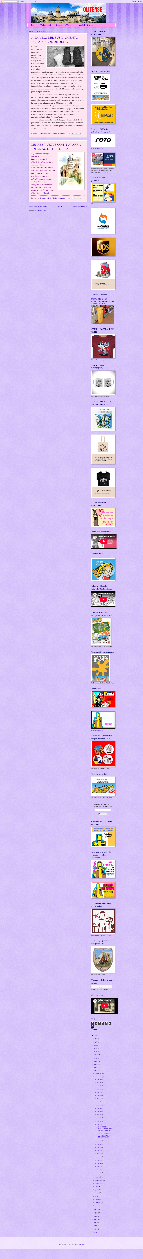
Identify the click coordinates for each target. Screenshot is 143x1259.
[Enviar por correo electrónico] (72, 134)
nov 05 (99, 1160)
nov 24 (99, 1095)
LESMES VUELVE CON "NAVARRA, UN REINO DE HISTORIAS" (56, 146)
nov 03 (99, 1166)
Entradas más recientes (38, 206)
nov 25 (99, 1092)
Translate (105, 989)
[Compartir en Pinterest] (80, 134)
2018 (95, 1064)
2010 (95, 1226)
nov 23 (99, 1099)
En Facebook (45, 25)
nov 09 (99, 1147)
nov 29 (99, 1083)
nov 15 (99, 1121)
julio (97, 1186)
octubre (97, 1177)
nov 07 (99, 1154)
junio (97, 1190)
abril (97, 1196)
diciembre (98, 1074)
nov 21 (99, 1105)
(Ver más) (42, 128)
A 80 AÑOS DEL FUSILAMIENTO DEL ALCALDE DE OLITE (54, 39)
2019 (95, 1061)
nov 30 (99, 1079)
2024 (95, 1045)
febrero (97, 1202)
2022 (95, 1052)
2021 (95, 1055)
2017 (95, 1068)
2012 (95, 1219)
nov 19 (99, 1111)
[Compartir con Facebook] (78, 134)
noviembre (98, 1077)
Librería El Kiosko (85, 25)
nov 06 (99, 1157)
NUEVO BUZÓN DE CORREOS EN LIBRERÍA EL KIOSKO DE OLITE (102, 301)
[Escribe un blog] (74, 134)
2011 (95, 1223)
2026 (95, 1039)
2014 (95, 1213)
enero (97, 1206)
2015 (95, 1210)
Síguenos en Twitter (64, 25)
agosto (97, 1183)
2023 (95, 1048)
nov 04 (99, 1163)
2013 (95, 1216)
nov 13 (99, 1124)
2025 (95, 1042)
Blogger (82, 1244)
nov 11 (99, 1141)
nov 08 (99, 1150)
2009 (95, 1229)
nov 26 (99, 1089)
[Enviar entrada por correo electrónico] (68, 133)
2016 (95, 1071)
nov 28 (99, 1086)
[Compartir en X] (76, 134)
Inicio (33, 25)
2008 (95, 1232)
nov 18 (99, 1115)
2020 (95, 1058)
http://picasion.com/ (97, 148)
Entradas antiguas (80, 206)
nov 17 (99, 1118)
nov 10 (99, 1144)
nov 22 (99, 1102)
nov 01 (99, 1173)
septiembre (98, 1180)
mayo (97, 1193)
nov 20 (99, 1108)
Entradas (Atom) (41, 211)
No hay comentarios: (59, 133)
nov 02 (99, 1170)
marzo (97, 1199)
